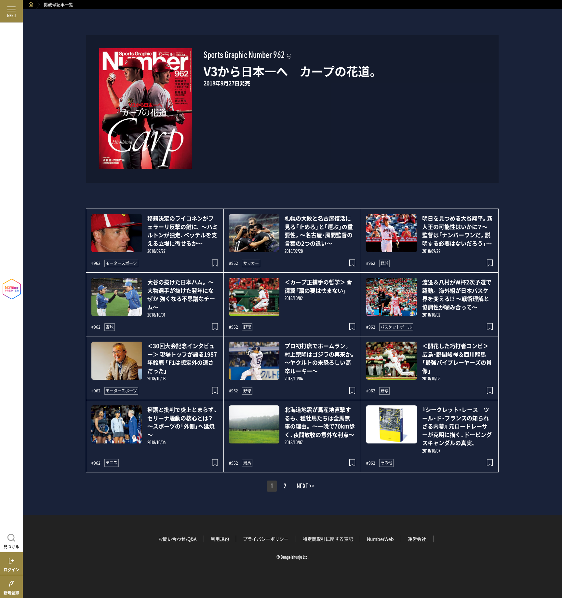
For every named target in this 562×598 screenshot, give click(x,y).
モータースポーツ (121, 263)
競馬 (247, 463)
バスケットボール (396, 327)
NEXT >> (305, 487)
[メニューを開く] (11, 11)
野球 (384, 263)
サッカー (251, 263)
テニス (111, 463)
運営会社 (417, 539)
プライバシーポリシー (265, 539)
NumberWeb (380, 539)
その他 (386, 463)
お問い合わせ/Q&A (177, 539)
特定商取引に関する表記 (328, 539)
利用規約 (220, 539)
